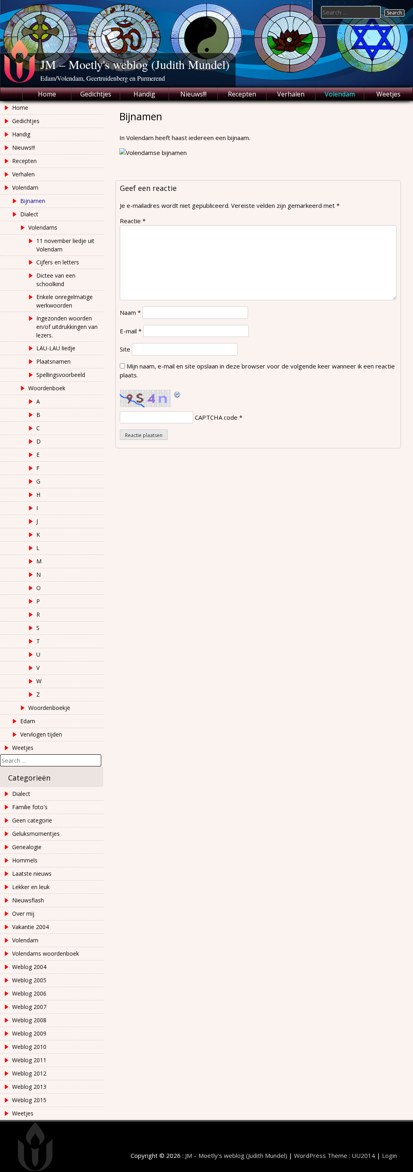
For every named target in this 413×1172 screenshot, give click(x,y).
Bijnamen (32, 201)
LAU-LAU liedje (55, 348)
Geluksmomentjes (36, 833)
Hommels (25, 860)
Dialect (29, 214)
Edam (27, 721)
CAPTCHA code (216, 417)
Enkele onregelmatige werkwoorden (64, 301)
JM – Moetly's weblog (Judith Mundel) (134, 64)
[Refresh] (177, 394)
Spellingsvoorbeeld (60, 375)
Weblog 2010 (29, 1047)
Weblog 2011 (29, 1060)
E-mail (131, 331)
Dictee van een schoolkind (55, 280)
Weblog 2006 (29, 993)
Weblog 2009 (29, 1033)
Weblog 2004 (29, 967)
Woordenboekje (49, 708)
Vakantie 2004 (30, 927)
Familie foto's (30, 807)
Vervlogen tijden (41, 734)
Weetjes (388, 94)
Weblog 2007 (29, 1007)
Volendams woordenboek (45, 953)
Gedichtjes (95, 94)
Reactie (133, 221)
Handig (144, 94)
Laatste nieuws (32, 873)
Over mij (23, 913)
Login (389, 1155)
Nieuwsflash (28, 900)
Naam (130, 312)
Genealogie (27, 847)
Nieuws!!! (193, 94)
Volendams (42, 227)
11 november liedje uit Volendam (65, 245)
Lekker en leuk (31, 887)
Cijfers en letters (57, 262)
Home (47, 94)
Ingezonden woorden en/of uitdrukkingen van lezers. (67, 326)
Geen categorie (32, 820)
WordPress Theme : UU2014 (334, 1155)
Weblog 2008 (29, 1020)
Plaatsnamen (53, 361)
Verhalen (291, 94)
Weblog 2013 (29, 1086)
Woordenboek (46, 388)
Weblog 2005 (29, 980)
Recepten (242, 94)
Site (125, 349)
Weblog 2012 (29, 1073)
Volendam (340, 94)
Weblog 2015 (29, 1100)
